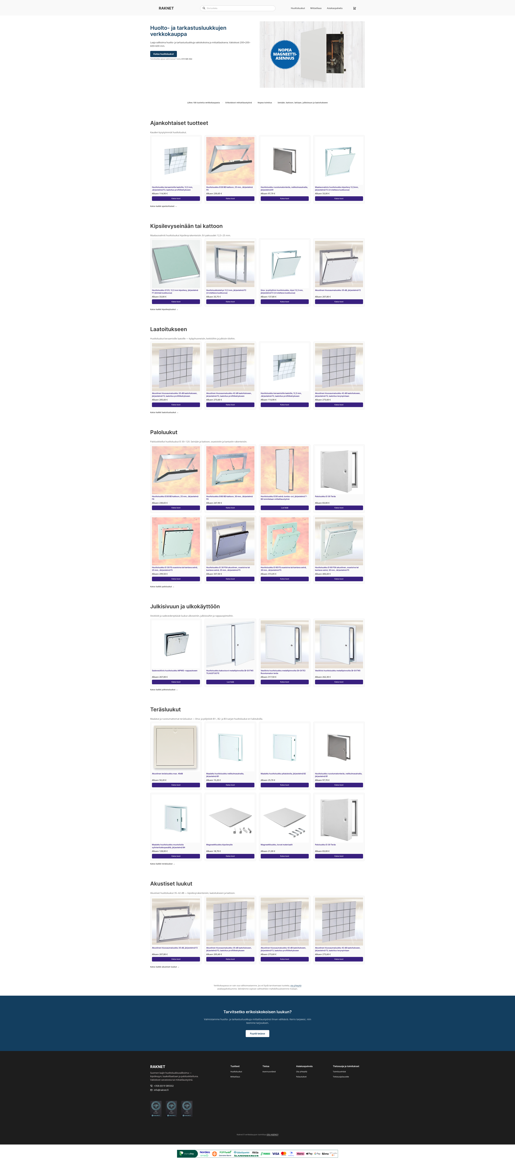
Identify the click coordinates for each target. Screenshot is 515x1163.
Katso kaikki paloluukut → (162, 586)
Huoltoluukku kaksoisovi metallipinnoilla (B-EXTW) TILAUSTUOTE (229, 671)
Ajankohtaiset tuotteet (179, 123)
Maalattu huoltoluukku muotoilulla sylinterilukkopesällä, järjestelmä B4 (168, 845)
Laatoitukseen (168, 329)
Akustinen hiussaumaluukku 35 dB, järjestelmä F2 (338, 290)
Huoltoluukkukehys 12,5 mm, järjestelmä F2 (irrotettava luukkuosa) (226, 291)
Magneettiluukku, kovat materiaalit (277, 844)
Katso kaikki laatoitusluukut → (164, 412)
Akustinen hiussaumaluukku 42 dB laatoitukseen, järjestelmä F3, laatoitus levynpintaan (337, 394)
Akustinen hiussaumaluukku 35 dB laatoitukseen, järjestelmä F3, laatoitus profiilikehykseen (174, 394)
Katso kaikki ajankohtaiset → (163, 206)
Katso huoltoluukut (163, 54)
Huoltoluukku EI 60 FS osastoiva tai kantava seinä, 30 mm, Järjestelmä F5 (283, 568)
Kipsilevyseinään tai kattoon (186, 226)
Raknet (166, 8)
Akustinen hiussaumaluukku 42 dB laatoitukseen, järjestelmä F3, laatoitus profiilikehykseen (229, 394)
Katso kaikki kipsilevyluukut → (164, 309)
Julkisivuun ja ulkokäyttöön (185, 606)
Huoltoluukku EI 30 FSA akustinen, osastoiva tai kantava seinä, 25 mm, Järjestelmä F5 (228, 568)
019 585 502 (186, 59)
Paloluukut (163, 432)
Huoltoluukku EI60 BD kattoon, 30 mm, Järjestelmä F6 (229, 497)
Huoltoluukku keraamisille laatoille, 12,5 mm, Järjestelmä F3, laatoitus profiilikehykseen (172, 188)
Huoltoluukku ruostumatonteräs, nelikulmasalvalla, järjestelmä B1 (284, 188)
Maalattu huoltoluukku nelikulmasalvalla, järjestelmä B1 (225, 774)
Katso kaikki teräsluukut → (162, 863)
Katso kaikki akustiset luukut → (164, 967)
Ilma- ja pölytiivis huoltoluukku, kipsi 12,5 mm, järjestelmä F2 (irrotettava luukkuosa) (282, 291)
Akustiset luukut (171, 883)
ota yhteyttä (295, 985)
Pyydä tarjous (257, 1033)
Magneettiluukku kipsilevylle (219, 844)
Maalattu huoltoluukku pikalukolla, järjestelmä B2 (283, 773)
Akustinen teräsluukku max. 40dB (167, 773)
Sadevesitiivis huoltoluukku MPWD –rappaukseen (174, 670)
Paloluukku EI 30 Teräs (325, 496)
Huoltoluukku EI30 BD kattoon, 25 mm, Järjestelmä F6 (229, 188)
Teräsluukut (165, 709)
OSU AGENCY (272, 1134)
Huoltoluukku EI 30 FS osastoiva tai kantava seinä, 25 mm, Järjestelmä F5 (175, 568)
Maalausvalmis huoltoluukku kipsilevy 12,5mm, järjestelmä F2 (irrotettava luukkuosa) (336, 188)
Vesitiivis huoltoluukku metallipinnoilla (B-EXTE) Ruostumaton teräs (283, 671)
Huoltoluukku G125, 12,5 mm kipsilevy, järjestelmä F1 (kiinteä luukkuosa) (175, 291)
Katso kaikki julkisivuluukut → (164, 689)
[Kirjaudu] (348, 8)
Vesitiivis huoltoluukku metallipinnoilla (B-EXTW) (337, 670)
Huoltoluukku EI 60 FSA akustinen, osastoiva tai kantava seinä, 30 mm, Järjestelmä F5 (337, 568)
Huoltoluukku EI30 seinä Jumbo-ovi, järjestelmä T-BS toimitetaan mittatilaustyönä (284, 497)
